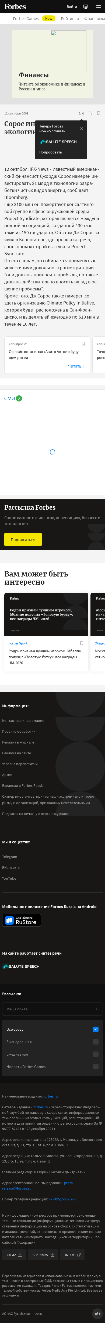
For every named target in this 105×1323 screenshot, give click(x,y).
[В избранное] (98, 113)
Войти (72, 6)
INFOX (70, 1254)
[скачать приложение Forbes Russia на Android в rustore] (21, 920)
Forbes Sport (18, 643)
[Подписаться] (96, 1009)
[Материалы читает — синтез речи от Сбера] (81, 113)
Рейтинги (70, 18)
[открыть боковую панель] (85, 6)
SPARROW (40, 1254)
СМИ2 (11, 1254)
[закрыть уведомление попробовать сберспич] (81, 128)
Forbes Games (32, 18)
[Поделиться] (90, 113)
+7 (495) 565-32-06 (63, 1199)
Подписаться (23, 539)
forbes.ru (50, 1096)
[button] (98, 6)
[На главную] (15, 6)
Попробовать (50, 152)
